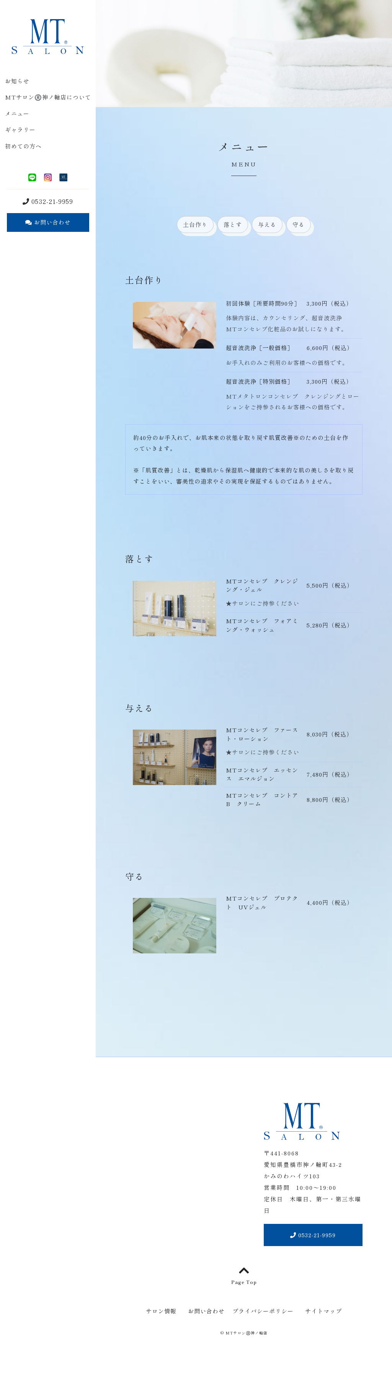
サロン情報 (161, 1311)
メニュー (17, 113)
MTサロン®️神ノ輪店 (246, 1333)
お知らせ (17, 81)
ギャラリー (20, 129)
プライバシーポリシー (263, 1311)
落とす (233, 224)
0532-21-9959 (51, 201)
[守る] (174, 948)
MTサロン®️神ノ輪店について (48, 97)
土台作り (195, 224)
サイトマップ (323, 1311)
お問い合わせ (51, 222)
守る (298, 224)
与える (267, 224)
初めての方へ (23, 146)
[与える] (174, 779)
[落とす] (174, 630)
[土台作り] (174, 343)
